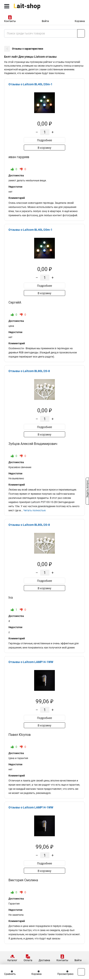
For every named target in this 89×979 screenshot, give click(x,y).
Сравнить (10, 974)
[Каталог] (6, 6)
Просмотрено (65, 974)
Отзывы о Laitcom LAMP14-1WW (30, 662)
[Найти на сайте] (81, 33)
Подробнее (44, 140)
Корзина (80, 21)
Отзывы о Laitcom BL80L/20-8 (29, 371)
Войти (45, 21)
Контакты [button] (10, 21)
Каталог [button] (12, 960)
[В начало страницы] (81, 971)
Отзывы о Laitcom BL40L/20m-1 (30, 84)
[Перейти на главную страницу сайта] (31, 6)
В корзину (44, 147)
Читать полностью (34, 510)
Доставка (44, 960)
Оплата (28, 960)
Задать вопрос (87, 489)
